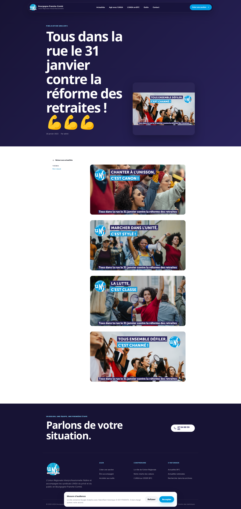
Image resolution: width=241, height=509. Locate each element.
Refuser (152, 499)
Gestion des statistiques (186, 504)
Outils (146, 7)
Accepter (166, 499)
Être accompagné (106, 474)
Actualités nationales (176, 474)
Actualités (100, 7)
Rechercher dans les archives (180, 478)
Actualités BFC (174, 470)
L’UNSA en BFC (133, 7)
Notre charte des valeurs (144, 474)
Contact (156, 7)
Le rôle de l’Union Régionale (145, 470)
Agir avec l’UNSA (116, 7)
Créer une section (199, 7)
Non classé (56, 169)
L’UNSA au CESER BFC (143, 478)
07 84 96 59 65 (183, 428)
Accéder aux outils (106, 478)
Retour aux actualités (64, 160)
